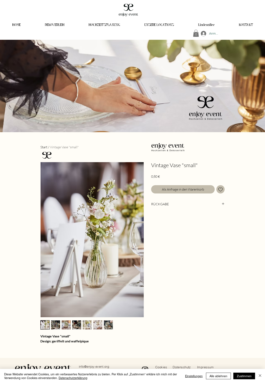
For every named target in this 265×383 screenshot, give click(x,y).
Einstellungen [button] (194, 376)
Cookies (161, 367)
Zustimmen (244, 376)
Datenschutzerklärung (73, 378)
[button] (196, 33)
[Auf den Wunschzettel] (220, 189)
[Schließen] (260, 376)
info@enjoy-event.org (94, 367)
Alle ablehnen (218, 376)
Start (43, 147)
